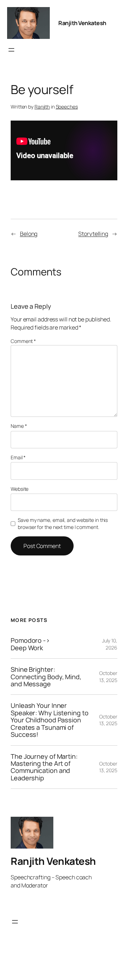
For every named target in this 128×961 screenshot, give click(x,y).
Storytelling (93, 234)
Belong (28, 234)
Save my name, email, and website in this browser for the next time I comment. (63, 523)
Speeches (67, 106)
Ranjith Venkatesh (82, 23)
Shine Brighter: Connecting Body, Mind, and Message (46, 676)
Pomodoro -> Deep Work (30, 644)
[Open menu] (11, 50)
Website (19, 488)
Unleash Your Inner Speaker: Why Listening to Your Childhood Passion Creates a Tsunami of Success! (50, 720)
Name (19, 426)
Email (18, 457)
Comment (23, 341)
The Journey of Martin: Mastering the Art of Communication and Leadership (44, 767)
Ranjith (42, 106)
